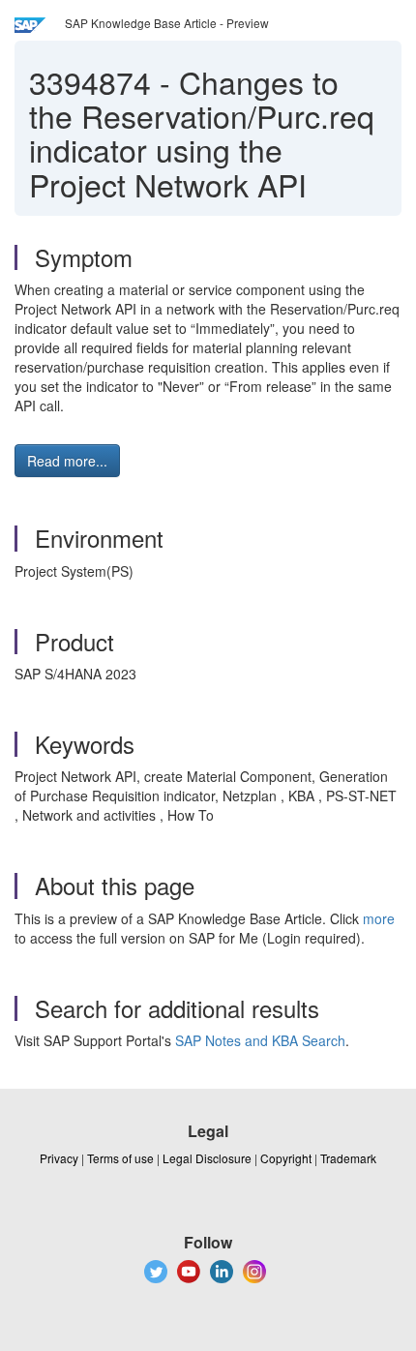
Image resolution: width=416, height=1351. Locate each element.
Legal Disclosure (207, 1158)
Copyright (286, 1158)
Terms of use (120, 1158)
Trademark (348, 1158)
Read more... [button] (67, 460)
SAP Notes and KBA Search (260, 1040)
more (379, 918)
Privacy (59, 1158)
